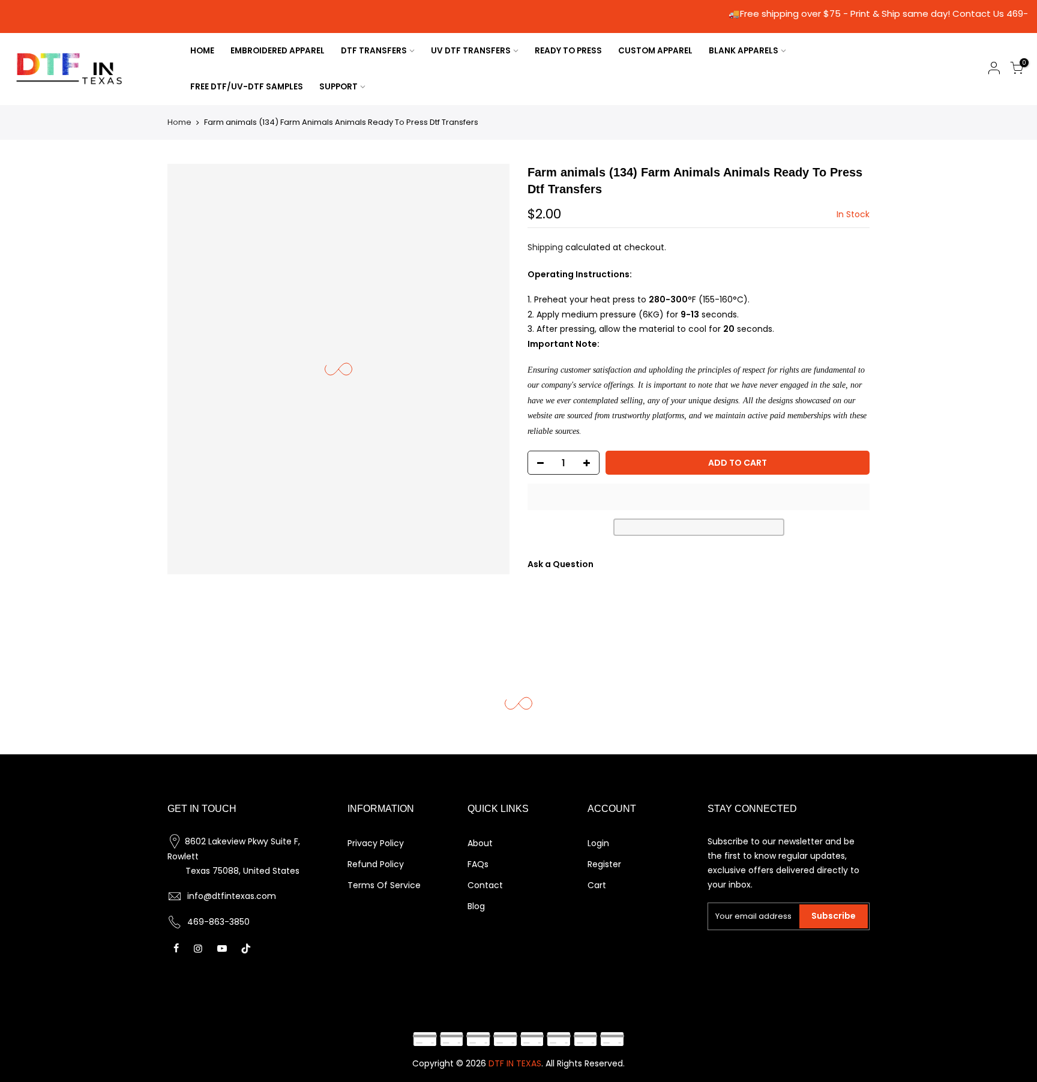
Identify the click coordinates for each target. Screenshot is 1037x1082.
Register (604, 864)
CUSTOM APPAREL (655, 50)
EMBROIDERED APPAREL (277, 50)
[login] (993, 70)
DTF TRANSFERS (374, 50)
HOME (202, 50)
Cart (597, 885)
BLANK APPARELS (743, 50)
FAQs (477, 864)
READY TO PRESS (568, 50)
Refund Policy (375, 864)
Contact (485, 885)
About (480, 843)
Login (598, 843)
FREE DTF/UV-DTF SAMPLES (246, 86)
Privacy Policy (375, 843)
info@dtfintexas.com (231, 896)
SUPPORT (338, 86)
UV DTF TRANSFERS (471, 50)
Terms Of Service (384, 885)
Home (179, 122)
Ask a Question (561, 564)
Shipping (545, 247)
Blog (476, 906)
